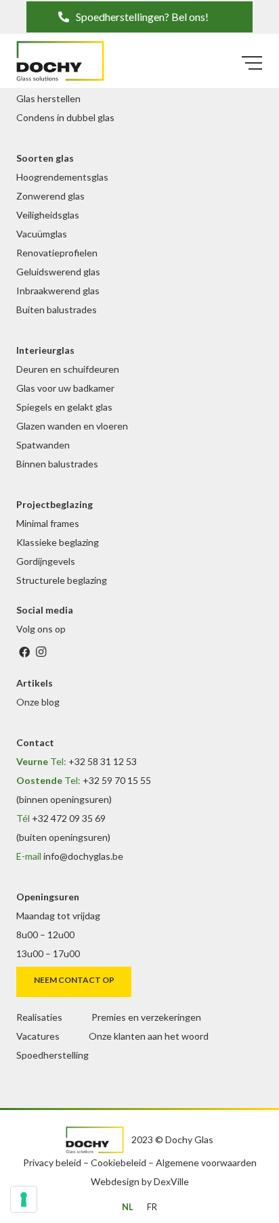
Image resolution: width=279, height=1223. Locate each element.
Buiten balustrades (56, 309)
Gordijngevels (45, 561)
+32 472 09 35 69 (69, 818)
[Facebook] (24, 652)
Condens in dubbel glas (65, 117)
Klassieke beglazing (57, 542)
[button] (139, 17)
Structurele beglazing (61, 580)
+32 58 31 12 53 (102, 761)
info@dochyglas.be (83, 856)
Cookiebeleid (118, 1162)
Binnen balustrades (57, 463)
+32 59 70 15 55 (117, 780)
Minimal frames (47, 523)
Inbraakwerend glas (58, 290)
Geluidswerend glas (58, 271)
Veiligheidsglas (47, 215)
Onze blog (38, 702)
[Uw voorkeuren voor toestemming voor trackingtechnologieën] (24, 1199)
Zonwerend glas (50, 196)
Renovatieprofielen (57, 252)
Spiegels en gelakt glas (64, 407)
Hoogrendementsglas (62, 177)
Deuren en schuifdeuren (67, 369)
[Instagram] (41, 652)
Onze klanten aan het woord (149, 1036)
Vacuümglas (41, 233)
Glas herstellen (48, 98)
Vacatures (38, 1036)
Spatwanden (43, 445)
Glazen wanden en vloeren (72, 426)
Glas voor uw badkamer (65, 388)
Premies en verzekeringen (146, 1017)
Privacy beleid (52, 1162)
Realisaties (39, 1017)
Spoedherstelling (52, 1055)
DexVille (171, 1181)
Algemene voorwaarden (206, 1162)
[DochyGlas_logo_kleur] (60, 61)
